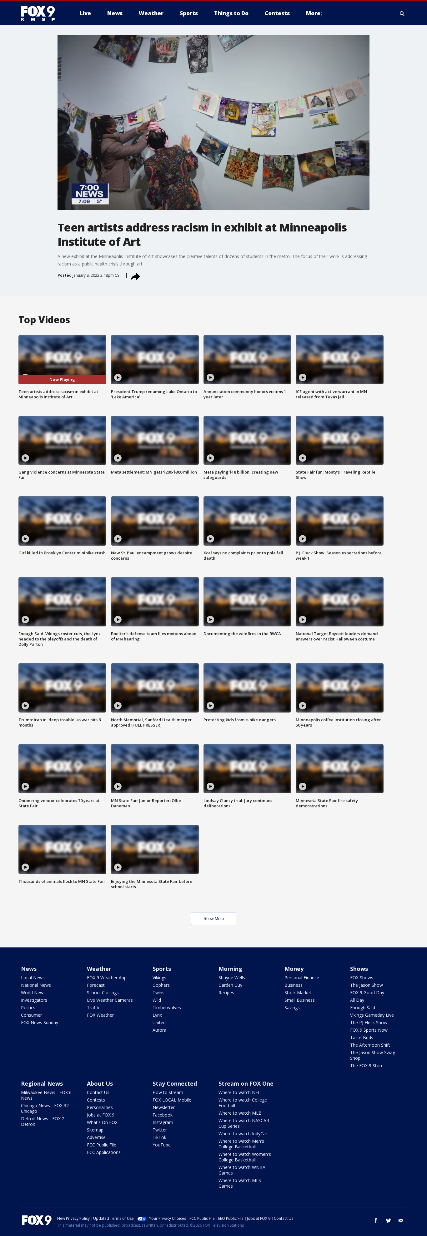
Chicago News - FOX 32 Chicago (45, 1108)
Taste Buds (361, 1037)
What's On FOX (102, 1122)
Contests (96, 1100)
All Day (357, 1000)
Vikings (159, 978)
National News (36, 985)
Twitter (160, 1130)
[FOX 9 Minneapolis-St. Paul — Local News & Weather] (41, 13)
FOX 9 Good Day (367, 992)
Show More (213, 918)
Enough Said (362, 1007)
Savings (292, 1007)
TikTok (159, 1137)
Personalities (100, 1107)
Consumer (31, 1015)
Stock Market (297, 992)
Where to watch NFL (239, 1092)
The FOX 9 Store (367, 1065)
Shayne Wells (232, 978)
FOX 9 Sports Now (369, 1030)
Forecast (96, 985)
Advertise (96, 1137)
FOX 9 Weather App (107, 978)
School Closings (103, 992)
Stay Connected (175, 1083)
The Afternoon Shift (370, 1045)
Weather (99, 968)
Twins (158, 992)
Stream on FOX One (246, 1083)
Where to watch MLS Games (240, 1183)
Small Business (299, 1000)
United (159, 1022)
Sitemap (95, 1130)
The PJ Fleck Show (368, 1022)
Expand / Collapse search (402, 13)
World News (33, 992)
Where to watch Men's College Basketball (241, 1144)
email (401, 1220)
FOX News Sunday (39, 1022)
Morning (230, 968)
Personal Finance (301, 978)
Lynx (157, 1015)
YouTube (162, 1145)
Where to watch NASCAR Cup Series (244, 1123)
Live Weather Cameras (110, 1000)
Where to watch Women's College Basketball (245, 1157)
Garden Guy (230, 985)
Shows (359, 968)
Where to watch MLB (240, 1113)
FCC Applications (104, 1152)
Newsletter (164, 1107)
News (29, 968)
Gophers (161, 985)
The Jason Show (366, 985)
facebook (376, 1220)
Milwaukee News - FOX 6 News (46, 1095)
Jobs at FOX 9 (100, 1115)
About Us (100, 1083)
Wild (157, 1000)
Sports (162, 968)
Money (294, 968)
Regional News (42, 1083)
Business (293, 985)
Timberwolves (167, 1007)
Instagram (163, 1122)
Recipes (226, 992)
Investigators (34, 1000)
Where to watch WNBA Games (242, 1170)
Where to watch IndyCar (243, 1133)
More (313, 13)
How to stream (168, 1092)
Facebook (163, 1115)
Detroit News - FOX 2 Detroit (42, 1121)
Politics (28, 1007)
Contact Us (98, 1092)
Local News (33, 978)
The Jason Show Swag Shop (372, 1055)
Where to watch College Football (243, 1102)
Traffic (93, 1007)
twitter (389, 1220)
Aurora (159, 1030)
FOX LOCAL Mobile (172, 1100)
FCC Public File (101, 1145)
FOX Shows (361, 978)
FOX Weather (100, 1015)
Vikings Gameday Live (372, 1015)
